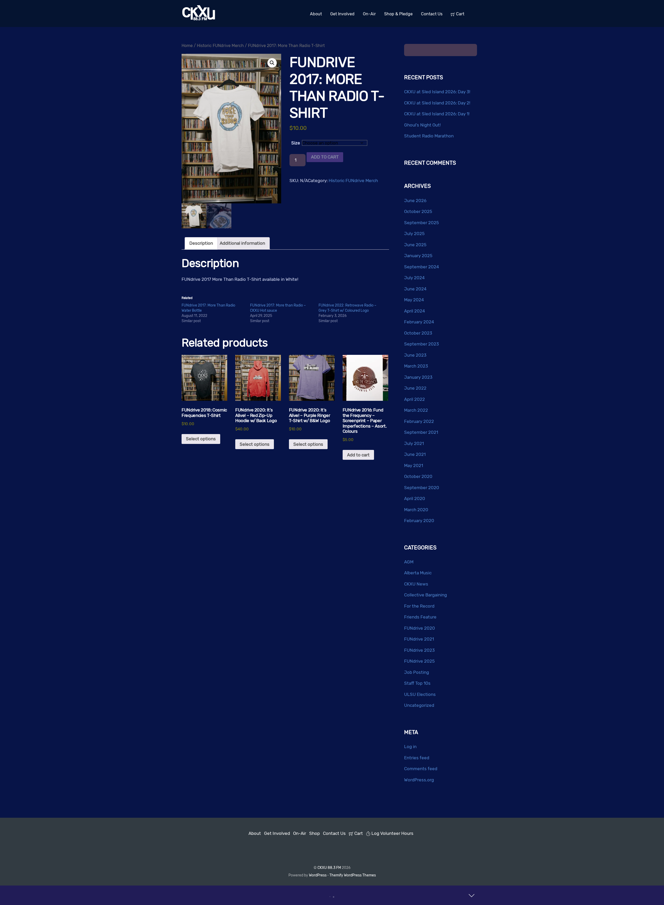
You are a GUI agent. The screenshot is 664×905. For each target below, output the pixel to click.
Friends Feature (420, 617)
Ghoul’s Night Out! (422, 125)
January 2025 (418, 255)
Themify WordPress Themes (352, 875)
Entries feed (416, 757)
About (316, 13)
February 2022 (419, 421)
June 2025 (415, 244)
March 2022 (416, 410)
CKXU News (416, 584)
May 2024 (414, 299)
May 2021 (413, 465)
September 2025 (421, 222)
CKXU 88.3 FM (329, 867)
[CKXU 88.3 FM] (199, 19)
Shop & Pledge (398, 13)
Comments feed (420, 768)
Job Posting (416, 672)
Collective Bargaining (425, 594)
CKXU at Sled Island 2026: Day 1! (436, 113)
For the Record (419, 606)
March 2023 (416, 366)
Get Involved (342, 13)
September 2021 (421, 432)
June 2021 (415, 454)
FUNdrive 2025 (419, 661)
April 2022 (414, 399)
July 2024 (414, 277)
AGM (408, 561)
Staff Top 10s (417, 683)
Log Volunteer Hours (391, 833)
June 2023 (415, 355)
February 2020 (419, 520)
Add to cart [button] (358, 454)
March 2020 (416, 509)
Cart (459, 13)
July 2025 (414, 233)
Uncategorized (419, 705)
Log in (410, 746)
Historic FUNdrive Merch (220, 45)
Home (187, 45)
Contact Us (431, 13)
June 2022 (415, 388)
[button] (272, 63)
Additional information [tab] (242, 243)
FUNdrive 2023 (419, 650)
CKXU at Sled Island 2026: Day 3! (437, 91)
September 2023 (421, 344)
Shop (314, 833)
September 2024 (421, 266)
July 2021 (414, 443)
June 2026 (415, 200)
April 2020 (414, 498)
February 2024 (419, 321)
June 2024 (415, 288)
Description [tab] (201, 243)
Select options (201, 438)
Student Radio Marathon (429, 135)
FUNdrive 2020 (419, 628)
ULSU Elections (420, 694)
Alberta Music (418, 572)
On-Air (369, 13)
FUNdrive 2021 (419, 639)
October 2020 (418, 476)
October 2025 (418, 211)
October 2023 (418, 333)
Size (295, 142)
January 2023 (418, 377)
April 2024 (414, 311)
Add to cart (325, 156)
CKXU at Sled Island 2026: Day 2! (437, 102)
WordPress (318, 875)
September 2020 (421, 487)
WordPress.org (419, 779)
